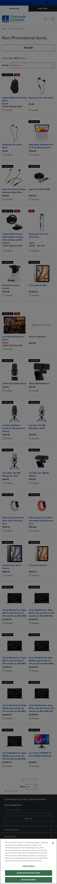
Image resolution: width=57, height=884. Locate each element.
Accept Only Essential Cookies (28, 873)
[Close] (53, 843)
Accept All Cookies (28, 880)
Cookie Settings (28, 866)
